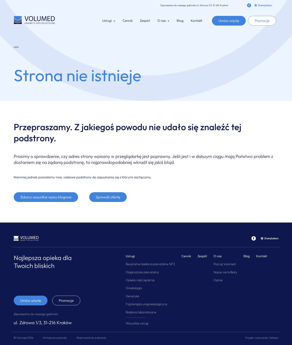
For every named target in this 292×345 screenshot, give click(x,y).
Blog (180, 20)
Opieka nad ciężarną (140, 280)
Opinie (218, 280)
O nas (218, 256)
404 (16, 47)
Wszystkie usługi (137, 323)
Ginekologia (134, 288)
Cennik (128, 20)
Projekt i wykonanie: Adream (261, 337)
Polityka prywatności (55, 337)
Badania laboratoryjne (141, 312)
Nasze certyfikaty (225, 272)
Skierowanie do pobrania (91, 337)
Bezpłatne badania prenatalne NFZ (150, 264)
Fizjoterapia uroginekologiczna (146, 304)
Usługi (130, 256)
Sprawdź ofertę (108, 197)
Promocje (262, 20)
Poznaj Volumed (224, 264)
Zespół (145, 20)
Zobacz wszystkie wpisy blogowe (46, 197)
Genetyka (132, 296)
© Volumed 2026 (23, 337)
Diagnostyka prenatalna (142, 272)
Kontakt (196, 20)
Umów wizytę (229, 20)
